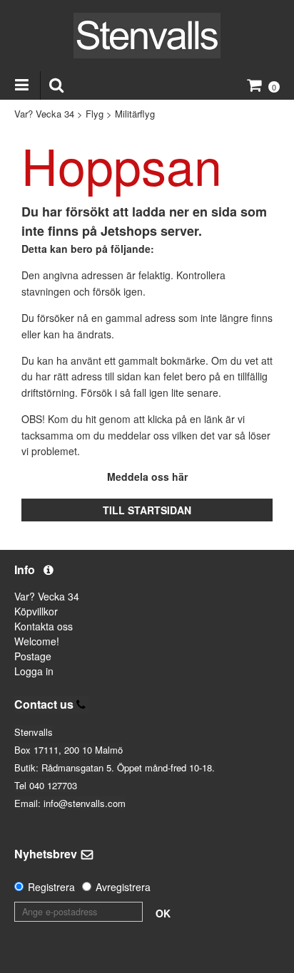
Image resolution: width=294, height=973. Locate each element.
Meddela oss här (147, 476)
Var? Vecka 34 (44, 113)
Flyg (94, 113)
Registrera (51, 887)
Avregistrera (123, 887)
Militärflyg (135, 113)
